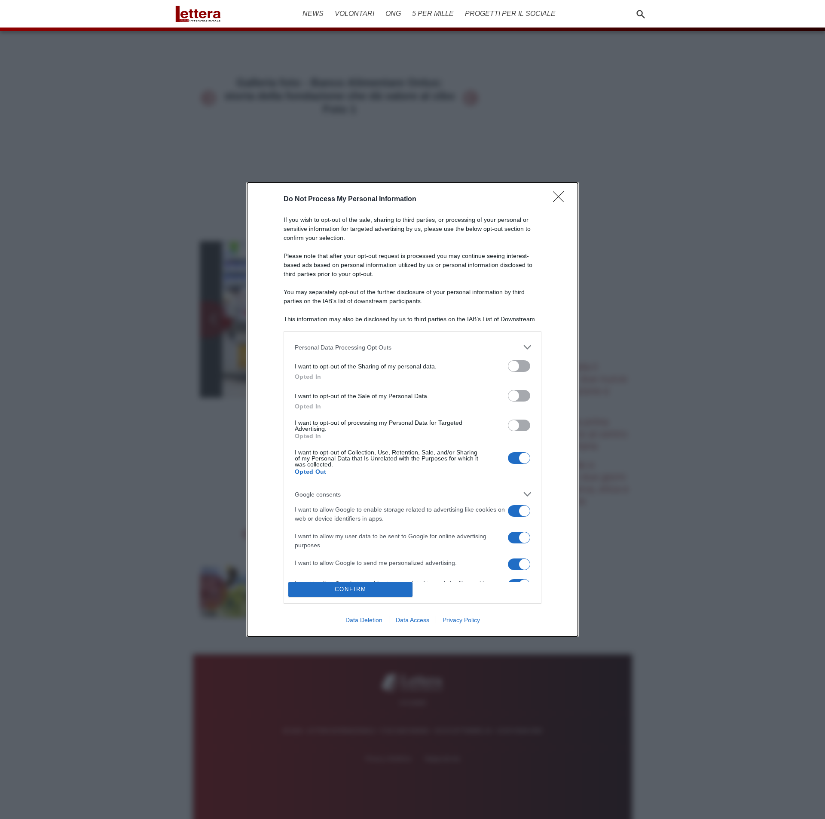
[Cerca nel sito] (641, 14)
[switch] (519, 366)
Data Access (412, 620)
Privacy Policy (461, 620)
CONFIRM (351, 589)
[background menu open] (181, 29)
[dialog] (412, 409)
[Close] (561, 199)
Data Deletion (363, 620)
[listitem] (412, 347)
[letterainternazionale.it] (200, 14)
